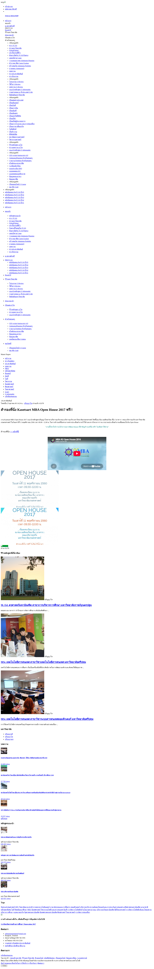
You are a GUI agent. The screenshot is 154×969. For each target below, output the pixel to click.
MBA (29, 910)
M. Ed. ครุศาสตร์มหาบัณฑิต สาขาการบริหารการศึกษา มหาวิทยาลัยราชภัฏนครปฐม (46, 605)
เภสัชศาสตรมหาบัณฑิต (131, 907)
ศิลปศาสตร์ (61, 912)
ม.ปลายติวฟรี (10, 26)
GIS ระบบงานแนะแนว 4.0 (18, 155)
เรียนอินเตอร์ (14, 103)
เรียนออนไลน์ (60, 958)
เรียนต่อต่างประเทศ (16, 100)
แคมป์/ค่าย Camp (15, 58)
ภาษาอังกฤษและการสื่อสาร (60, 907)
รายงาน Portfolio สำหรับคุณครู (20, 161)
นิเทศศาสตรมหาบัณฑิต (48, 912)
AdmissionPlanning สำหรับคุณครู (21, 158)
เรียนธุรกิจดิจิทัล (15, 116)
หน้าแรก (8, 21)
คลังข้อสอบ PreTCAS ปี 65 (14, 192)
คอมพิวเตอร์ (75, 907)
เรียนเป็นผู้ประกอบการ (17, 121)
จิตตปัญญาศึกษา (21, 910)
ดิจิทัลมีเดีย (13, 134)
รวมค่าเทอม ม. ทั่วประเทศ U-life (21, 92)
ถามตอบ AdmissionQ (16, 68)
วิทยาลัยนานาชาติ (25, 907)
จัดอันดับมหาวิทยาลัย (17, 95)
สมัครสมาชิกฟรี (11, 9)
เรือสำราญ (13, 132)
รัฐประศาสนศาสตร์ (8, 907)
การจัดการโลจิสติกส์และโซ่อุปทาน (138, 910)
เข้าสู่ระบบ (9, 6)
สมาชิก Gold (13, 187)
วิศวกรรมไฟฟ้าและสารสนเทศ (52, 910)
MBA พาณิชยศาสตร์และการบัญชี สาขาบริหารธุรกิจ (16, 837)
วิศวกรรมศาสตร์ (15, 139)
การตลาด (36, 907)
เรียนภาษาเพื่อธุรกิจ (16, 126)
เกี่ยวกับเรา (33, 963)
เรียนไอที (12, 105)
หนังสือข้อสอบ (49, 958)
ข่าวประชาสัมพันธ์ (16, 74)
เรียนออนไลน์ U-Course (17, 184)
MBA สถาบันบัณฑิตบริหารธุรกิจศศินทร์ (12, 873)
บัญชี (65, 910)
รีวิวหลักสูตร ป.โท (15, 145)
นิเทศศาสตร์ (36, 910)
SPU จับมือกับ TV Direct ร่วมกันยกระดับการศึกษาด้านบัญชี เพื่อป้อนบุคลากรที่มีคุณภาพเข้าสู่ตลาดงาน (31, 810)
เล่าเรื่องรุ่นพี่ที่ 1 (15, 53)
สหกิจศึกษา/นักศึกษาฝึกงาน (15, 946)
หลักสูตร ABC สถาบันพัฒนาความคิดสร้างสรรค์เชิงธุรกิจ (17, 855)
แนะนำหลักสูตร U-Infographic (20, 89)
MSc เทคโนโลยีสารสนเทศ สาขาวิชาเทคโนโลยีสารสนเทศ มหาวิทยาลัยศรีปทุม (43, 662)
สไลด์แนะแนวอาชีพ (16, 163)
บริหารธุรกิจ (84, 907)
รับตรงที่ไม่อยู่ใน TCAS (17, 228)
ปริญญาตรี (9, 734)
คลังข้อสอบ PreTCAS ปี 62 (14, 200)
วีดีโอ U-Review (15, 84)
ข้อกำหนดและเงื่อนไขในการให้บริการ (15, 963)
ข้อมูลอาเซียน (71, 958)
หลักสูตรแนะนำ (15, 216)
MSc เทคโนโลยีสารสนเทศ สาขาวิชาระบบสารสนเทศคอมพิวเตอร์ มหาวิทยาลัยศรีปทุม (47, 719)
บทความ (12, 71)
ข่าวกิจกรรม (13, 76)
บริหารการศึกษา (7, 912)
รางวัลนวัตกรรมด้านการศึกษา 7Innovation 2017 (18, 924)
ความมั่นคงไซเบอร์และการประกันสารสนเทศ (106, 907)
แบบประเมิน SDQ (15, 168)
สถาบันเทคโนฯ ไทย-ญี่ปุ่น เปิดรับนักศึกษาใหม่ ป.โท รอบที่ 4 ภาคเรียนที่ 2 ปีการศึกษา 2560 (27, 775)
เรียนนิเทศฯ (13, 113)
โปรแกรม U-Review (16, 82)
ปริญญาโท (28, 403)
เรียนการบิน (13, 108)
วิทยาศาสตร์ (70, 912)
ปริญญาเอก (9, 739)
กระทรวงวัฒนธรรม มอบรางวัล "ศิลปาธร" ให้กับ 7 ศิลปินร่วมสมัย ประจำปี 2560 (24, 758)
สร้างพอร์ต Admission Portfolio (20, 66)
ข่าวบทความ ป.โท (16, 147)
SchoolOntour (14, 50)
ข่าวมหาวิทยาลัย (15, 48)
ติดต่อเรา (41, 963)
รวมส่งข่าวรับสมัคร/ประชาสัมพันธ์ (17, 943)
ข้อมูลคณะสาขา (15, 176)
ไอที (12, 910)
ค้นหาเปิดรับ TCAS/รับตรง (18, 55)
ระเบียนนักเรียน (15, 166)
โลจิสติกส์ (12, 129)
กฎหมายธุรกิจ (18, 912)
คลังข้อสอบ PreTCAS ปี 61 (14, 203)
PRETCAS (9, 260)
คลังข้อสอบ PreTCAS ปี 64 (14, 195)
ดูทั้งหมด (4, 818)
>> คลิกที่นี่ (14, 432)
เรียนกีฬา (12, 118)
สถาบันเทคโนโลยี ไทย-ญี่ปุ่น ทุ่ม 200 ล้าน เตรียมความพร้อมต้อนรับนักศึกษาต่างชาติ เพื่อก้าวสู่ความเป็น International (35, 792)
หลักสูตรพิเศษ (6, 910)
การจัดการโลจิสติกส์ (74, 910)
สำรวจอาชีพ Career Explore (19, 63)
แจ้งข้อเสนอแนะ (7, 955)
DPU (17, 907)
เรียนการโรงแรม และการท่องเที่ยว (22, 124)
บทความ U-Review (16, 87)
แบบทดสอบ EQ (14, 171)
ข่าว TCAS (13, 45)
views (5, 764)
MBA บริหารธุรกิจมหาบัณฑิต (9, 891)
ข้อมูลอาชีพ (13, 179)
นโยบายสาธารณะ (89, 910)
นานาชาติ (144, 907)
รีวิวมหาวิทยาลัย (28, 958)
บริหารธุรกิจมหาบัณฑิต (105, 910)
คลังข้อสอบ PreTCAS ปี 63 (14, 197)
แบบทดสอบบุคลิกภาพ (17, 174)
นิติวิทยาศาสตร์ (120, 910)
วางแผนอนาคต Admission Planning (21, 60)
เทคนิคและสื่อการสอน (17, 339)
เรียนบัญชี (12, 111)
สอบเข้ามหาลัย (15, 958)
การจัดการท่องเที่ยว (82, 912)
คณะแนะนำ (9, 35)
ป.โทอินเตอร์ (45, 907)
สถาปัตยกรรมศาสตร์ (16, 137)
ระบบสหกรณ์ (82, 958)
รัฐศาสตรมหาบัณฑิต (31, 912)
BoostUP (8, 30)
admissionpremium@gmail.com (15, 934)
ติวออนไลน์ (39, 958)
